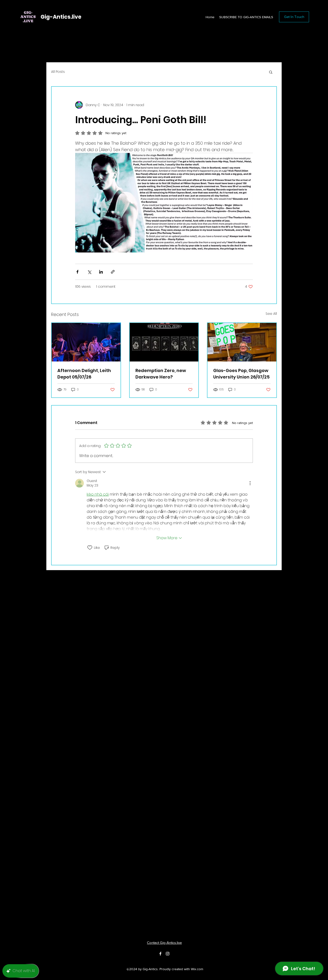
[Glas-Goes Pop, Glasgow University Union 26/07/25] (241, 342)
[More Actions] (250, 483)
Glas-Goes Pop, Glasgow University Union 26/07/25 (241, 373)
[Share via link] (112, 271)
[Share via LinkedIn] (101, 271)
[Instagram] (167, 953)
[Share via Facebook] (77, 271)
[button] (270, 72)
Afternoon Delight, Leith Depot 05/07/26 (84, 373)
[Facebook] (160, 953)
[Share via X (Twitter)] (89, 271)
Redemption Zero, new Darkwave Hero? (160, 373)
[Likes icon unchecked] (90, 547)
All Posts (58, 71)
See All (271, 313)
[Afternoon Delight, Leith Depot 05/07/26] (86, 342)
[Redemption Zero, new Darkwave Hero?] (164, 342)
